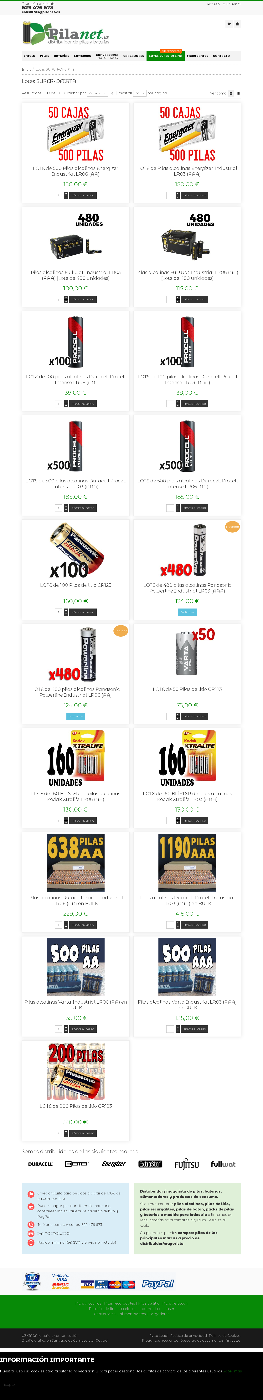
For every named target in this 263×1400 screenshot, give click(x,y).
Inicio (27, 69)
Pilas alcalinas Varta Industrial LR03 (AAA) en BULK (187, 1005)
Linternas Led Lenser (155, 1309)
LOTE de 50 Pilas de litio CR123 (187, 689)
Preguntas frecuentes (160, 1340)
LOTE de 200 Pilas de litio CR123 (76, 1106)
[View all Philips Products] (187, 1163)
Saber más (232, 1371)
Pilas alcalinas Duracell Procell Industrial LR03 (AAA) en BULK (187, 900)
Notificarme (187, 612)
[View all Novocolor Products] (150, 1163)
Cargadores (159, 1314)
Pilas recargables (119, 1303)
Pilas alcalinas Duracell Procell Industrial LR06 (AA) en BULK (75, 900)
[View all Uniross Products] (223, 1163)
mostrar (125, 93)
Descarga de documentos (202, 1340)
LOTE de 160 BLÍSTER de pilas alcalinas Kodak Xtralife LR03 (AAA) (187, 796)
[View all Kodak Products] (40, 1163)
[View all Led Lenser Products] (77, 1164)
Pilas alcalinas (88, 1303)
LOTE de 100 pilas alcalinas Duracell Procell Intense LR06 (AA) (76, 379)
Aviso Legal (158, 1336)
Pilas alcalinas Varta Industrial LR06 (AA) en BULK (75, 1005)
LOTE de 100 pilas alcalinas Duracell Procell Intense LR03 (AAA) (187, 379)
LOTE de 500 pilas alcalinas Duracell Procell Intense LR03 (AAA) (76, 483)
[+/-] (112, 93)
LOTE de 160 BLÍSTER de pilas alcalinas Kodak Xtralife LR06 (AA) (75, 796)
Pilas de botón (175, 1303)
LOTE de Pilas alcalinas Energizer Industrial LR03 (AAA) (187, 171)
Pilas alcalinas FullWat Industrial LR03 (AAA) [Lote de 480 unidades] (76, 275)
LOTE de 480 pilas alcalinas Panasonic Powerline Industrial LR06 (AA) (76, 692)
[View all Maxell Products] (113, 1163)
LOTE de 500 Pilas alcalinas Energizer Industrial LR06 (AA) (75, 171)
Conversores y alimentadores (120, 1314)
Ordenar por (75, 93)
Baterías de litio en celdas (112, 1309)
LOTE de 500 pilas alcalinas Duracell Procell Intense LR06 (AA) (187, 483)
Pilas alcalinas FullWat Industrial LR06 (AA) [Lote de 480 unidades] (187, 275)
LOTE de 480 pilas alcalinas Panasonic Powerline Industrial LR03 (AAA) (187, 588)
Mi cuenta (232, 4)
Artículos (232, 1340)
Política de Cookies (224, 1336)
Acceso (213, 4)
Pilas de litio (148, 1303)
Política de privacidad (188, 1336)
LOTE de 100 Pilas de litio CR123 (75, 585)
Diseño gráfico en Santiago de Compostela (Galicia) (65, 1340)
